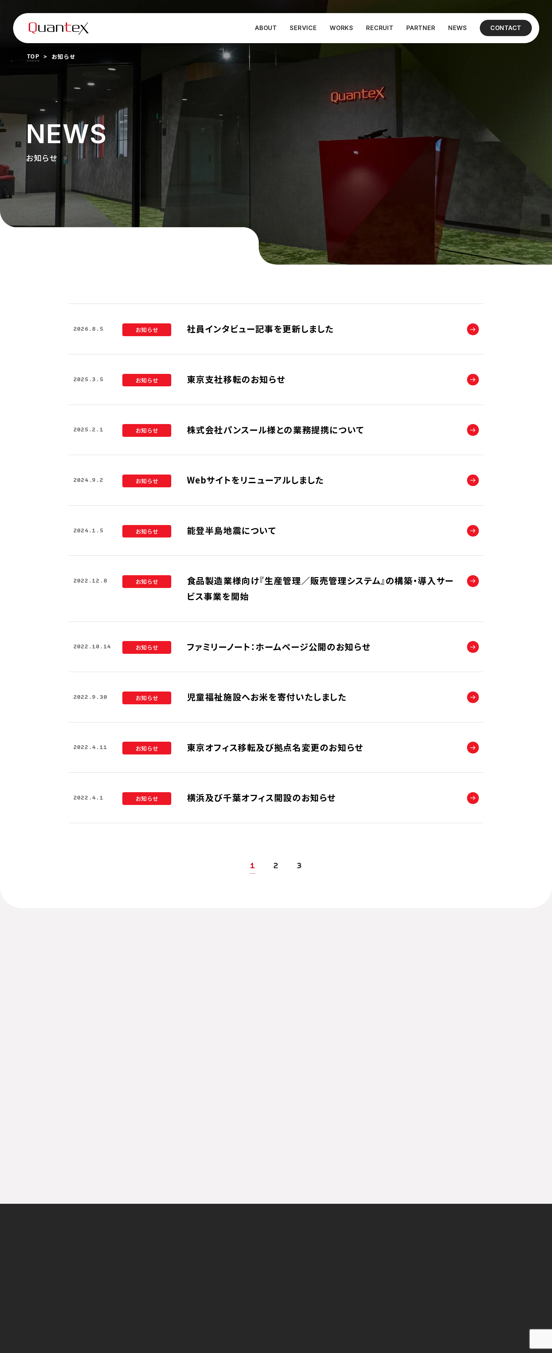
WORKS (341, 28)
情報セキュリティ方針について (431, 1258)
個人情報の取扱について (423, 1243)
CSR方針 (405, 1273)
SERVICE (303, 28)
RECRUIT (379, 28)
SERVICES (300, 1259)
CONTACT (505, 28)
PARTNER (420, 28)
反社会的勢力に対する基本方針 (431, 1288)
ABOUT (266, 28)
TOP (33, 56)
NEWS (457, 28)
